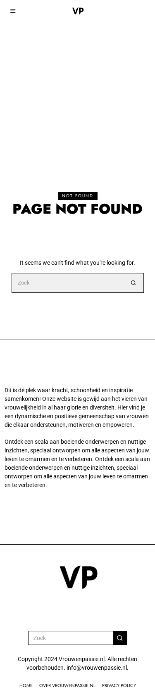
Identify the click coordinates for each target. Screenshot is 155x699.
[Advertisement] (77, 81)
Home (26, 685)
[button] (134, 283)
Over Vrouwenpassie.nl (67, 685)
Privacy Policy (119, 685)
